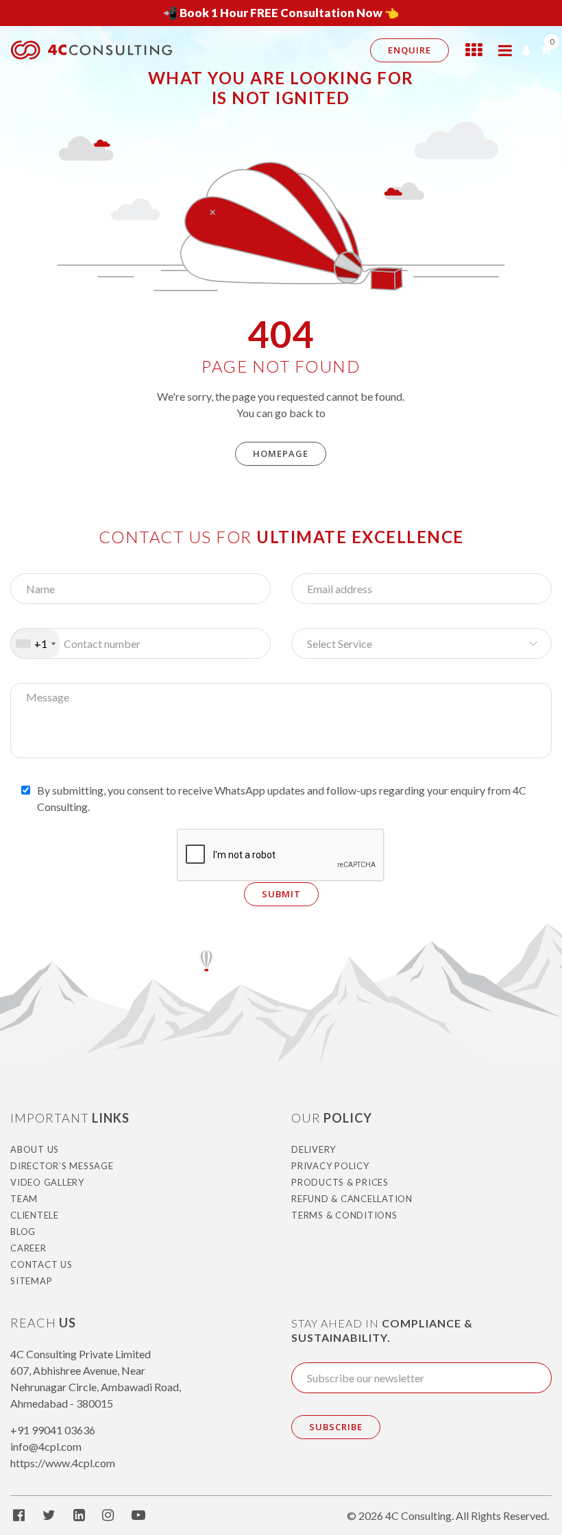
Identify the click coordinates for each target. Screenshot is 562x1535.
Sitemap (31, 1280)
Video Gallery (47, 1182)
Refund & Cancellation (352, 1198)
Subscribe (336, 1427)
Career (28, 1248)
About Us (34, 1149)
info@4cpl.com (46, 1446)
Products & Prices (340, 1182)
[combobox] (35, 643)
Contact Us (41, 1264)
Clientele (34, 1215)
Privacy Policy (330, 1165)
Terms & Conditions (344, 1215)
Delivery (313, 1149)
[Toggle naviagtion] (505, 50)
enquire (409, 50)
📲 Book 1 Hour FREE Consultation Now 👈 (281, 12)
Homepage (280, 453)
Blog (23, 1231)
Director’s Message (62, 1165)
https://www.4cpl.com (62, 1462)
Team (24, 1198)
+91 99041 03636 (52, 1429)
